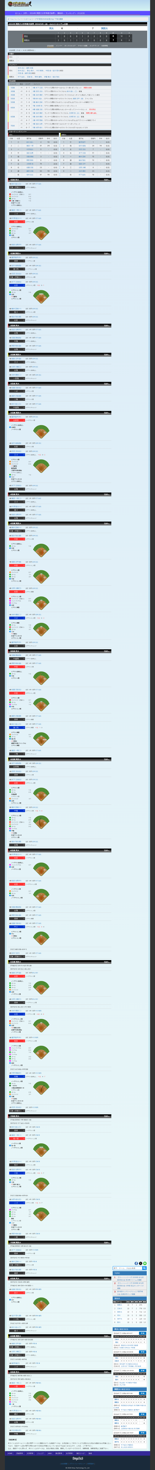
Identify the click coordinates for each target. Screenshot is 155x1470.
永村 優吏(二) (16, 375)
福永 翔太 (56, 77)
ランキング (70, 13)
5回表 (13, 98)
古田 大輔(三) (16, 367)
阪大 (119, 1322)
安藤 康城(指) (16, 338)
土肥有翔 (124, 1428)
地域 (90, 1453)
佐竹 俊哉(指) (16, 265)
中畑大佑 (143, 1405)
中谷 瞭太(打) (16, 1430)
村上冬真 (124, 1447)
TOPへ (106, 180)
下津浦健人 (131, 1366)
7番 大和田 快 (37, 106)
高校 (19, 1453)
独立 (81, 1453)
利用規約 (90, 1464)
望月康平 (122, 1364)
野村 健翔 (38, 77)
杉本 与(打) (16, 953)
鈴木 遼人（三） (72, 91)
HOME (10, 1453)
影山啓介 (122, 1383)
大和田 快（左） (74, 113)
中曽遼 (133, 1347)
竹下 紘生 (21, 77)
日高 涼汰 (82, 149)
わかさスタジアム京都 (59, 24)
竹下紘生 (124, 1410)
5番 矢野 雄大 (38, 127)
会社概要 (64, 1464)
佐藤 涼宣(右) (16, 388)
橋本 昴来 (82, 156)
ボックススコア (70, 46)
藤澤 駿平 (82, 142)
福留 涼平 (82, 164)
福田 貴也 (28, 73)
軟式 (59, 1453)
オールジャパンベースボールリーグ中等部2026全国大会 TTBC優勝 (35, 19)
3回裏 (13, 91)
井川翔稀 (137, 1405)
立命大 (119, 1308)
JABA (50, 1453)
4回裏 (13, 95)
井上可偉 (122, 1385)
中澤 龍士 (30, 149)
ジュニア (40, 1453)
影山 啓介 (30, 71)
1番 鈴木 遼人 (37, 98)
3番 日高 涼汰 (38, 91)
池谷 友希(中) (16, 245)
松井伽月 (130, 1405)
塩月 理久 (56, 71)
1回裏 (13, 88)
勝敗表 (60, 13)
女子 (69, 1453)
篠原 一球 (30, 146)
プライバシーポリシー (77, 1464)
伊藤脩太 (130, 1410)
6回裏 (13, 117)
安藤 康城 (30, 156)
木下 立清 (82, 153)
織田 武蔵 (29, 68)
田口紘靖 (138, 1366)
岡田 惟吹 (30, 160)
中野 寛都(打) (16, 1073)
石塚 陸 (29, 77)
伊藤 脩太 (47, 77)
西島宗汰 (124, 1345)
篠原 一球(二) (16, 210)
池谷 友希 (30, 153)
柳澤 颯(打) (16, 1363)
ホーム (18, 13)
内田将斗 (130, 1447)
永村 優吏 (82, 171)
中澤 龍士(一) (16, 218)
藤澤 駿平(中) (16, 257)
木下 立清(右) (16, 282)
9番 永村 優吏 (38, 95)
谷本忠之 (127, 1347)
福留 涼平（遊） (78, 98)
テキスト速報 (82, 46)
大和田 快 (30, 164)
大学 (25, 13)
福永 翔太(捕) (16, 317)
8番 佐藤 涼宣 (38, 109)
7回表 (13, 126)
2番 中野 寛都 (38, 120)
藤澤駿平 (137, 1410)
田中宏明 (130, 1345)
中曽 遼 (48, 71)
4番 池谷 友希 (38, 124)
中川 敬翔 (39, 71)
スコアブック (94, 46)
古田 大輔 (82, 167)
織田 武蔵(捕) (16, 396)
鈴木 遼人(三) (16, 184)
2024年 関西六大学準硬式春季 (42, 13)
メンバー (59, 46)
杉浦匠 (121, 1347)
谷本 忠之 (21, 68)
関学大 (119, 1312)
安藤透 (136, 1345)
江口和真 (116, 1408)
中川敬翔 (129, 1364)
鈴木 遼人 (30, 142)
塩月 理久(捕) (16, 1315)
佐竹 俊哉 (82, 146)
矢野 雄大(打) (16, 1199)
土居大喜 (124, 1366)
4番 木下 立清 (38, 88)
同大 (51, 28)
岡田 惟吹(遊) (16, 346)
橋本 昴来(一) (16, 309)
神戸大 (119, 1319)
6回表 (13, 107)
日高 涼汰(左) (16, 274)
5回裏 (13, 102)
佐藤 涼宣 (30, 167)
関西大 (104, 28)
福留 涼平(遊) (16, 359)
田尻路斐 (124, 1405)
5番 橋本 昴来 (38, 102)
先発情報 (104, 46)
